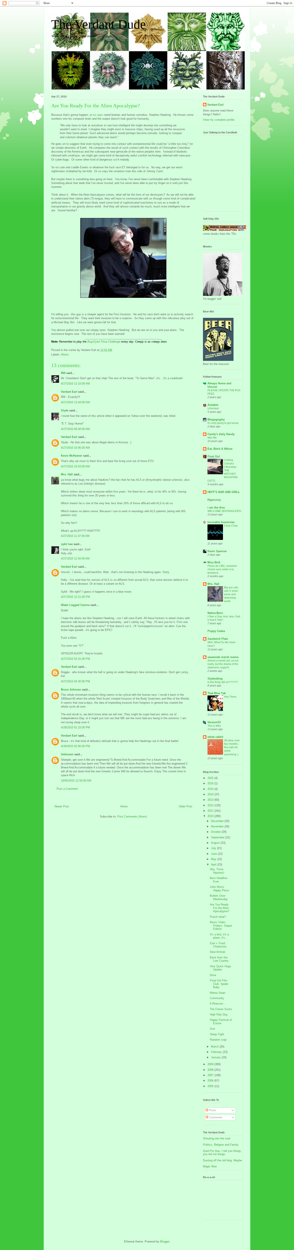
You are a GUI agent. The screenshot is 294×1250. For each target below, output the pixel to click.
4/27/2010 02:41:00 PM (75, 658)
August (216, 842)
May (214, 859)
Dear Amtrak (217, 951)
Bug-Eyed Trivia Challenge (103, 341)
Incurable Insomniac (221, 522)
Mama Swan (217, 992)
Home (124, 806)
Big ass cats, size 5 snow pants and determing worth (231, 594)
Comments (215, 1117)
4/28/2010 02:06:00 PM (75, 746)
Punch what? (218, 916)
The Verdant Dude (98, 24)
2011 (210, 810)
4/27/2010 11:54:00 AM (75, 558)
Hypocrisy (214, 499)
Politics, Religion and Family (220, 1144)
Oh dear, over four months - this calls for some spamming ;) (232, 747)
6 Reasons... (218, 1003)
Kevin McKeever (71, 455)
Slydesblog (215, 678)
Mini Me (212, 437)
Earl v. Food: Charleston (218, 945)
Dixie (213, 975)
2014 (210, 794)
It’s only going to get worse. (223, 423)
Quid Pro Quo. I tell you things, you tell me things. (222, 1152)
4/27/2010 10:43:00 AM (75, 466)
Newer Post (61, 806)
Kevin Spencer (217, 551)
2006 (210, 1080)
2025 (210, 778)
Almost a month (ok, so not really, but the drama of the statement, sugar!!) (222, 664)
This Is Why (214, 725)
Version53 (214, 722)
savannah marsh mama (222, 657)
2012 (210, 805)
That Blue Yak (216, 693)
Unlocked (213, 408)
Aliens (65, 354)
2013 (210, 799)
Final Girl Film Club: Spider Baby (219, 984)
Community (217, 998)
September (218, 837)
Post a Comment (67, 788)
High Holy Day (219, 1014)
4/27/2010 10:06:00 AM (75, 447)
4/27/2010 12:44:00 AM (75, 402)
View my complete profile (218, 119)
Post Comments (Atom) (132, 816)
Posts (212, 1110)
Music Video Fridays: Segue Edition (221, 925)
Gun (212, 1028)
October (216, 831)
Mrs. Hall (67, 474)
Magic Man (210, 1166)
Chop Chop (231, 525)
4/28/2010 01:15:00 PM (75, 727)
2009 (210, 1064)
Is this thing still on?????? (222, 682)
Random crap (218, 1039)
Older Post (185, 806)
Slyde (64, 410)
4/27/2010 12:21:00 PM (75, 596)
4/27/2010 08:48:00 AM (75, 429)
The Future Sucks (221, 1009)
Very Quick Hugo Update (220, 968)
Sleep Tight (217, 1034)
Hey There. (230, 696)
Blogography (216, 419)
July (214, 848)
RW (63, 373)
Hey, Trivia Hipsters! (217, 871)
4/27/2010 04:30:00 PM (75, 681)
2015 (210, 789)
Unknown (67, 754)
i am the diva (216, 507)
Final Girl (213, 456)
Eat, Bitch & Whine (219, 448)
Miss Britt (213, 562)
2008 (210, 1069)
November (217, 826)
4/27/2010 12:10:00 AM (75, 383)
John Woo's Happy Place (219, 888)
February (217, 1052)
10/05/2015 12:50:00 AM (76, 780)
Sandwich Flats (217, 638)
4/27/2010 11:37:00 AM (75, 536)
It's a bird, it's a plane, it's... (219, 936)
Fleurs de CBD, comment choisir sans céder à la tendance (222, 569)
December (217, 821)
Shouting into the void (216, 1138)
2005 (210, 1086)
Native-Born (215, 613)
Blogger (164, 1241)
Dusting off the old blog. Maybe (222, 1160)
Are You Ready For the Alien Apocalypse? (219, 908)
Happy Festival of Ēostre (221, 1021)
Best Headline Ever (218, 879)
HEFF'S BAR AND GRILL (223, 492)
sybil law (67, 544)
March (215, 1046)
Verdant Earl (69, 391)
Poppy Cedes (216, 631)
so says (98, 114)
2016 (210, 783)
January (216, 1057)
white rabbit (215, 737)
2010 (210, 816)
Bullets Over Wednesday (219, 897)
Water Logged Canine (75, 605)
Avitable (212, 404)
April (214, 864)
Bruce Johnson (71, 689)
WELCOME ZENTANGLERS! (224, 511)
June (214, 853)
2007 (210, 1075)
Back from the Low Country (219, 959)
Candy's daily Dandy (221, 434)
